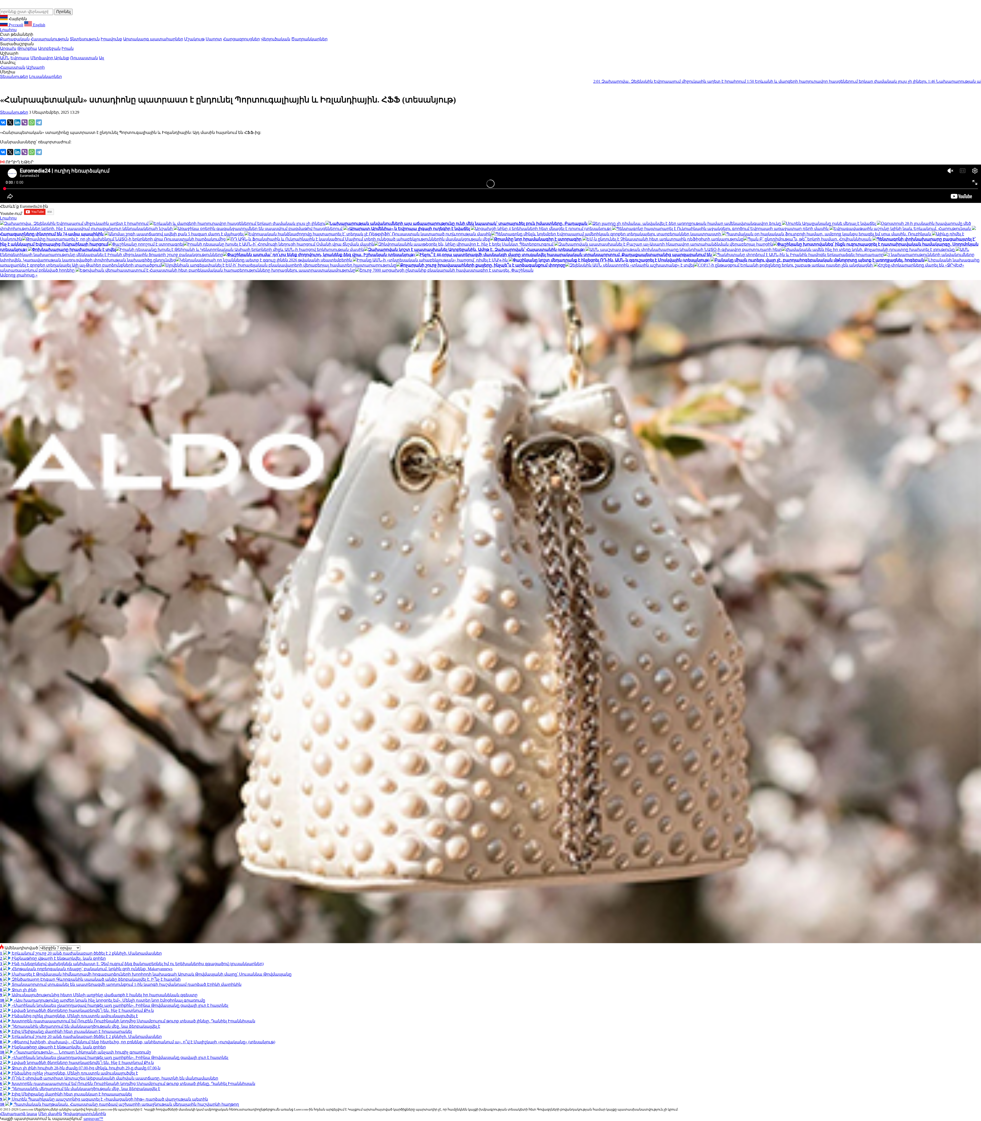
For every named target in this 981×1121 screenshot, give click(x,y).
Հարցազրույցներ (241, 39)
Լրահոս (8, 30)
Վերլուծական (275, 39)
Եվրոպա (19, 58)
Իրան (68, 48)
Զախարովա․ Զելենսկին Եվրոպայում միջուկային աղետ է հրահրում (448, 81)
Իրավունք (111, 39)
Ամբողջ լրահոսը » (19, 275)
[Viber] (24, 122)
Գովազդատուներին (84, 1114)
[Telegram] (39, 122)
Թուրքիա (27, 48)
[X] (10, 122)
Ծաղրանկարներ (309, 39)
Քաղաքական (15, 39)
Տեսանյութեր (14, 76)
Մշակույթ (194, 39)
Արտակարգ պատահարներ (153, 39)
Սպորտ (214, 39)
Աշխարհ (35, 67)
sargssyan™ (93, 1118)
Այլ (101, 58)
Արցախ (8, 48)
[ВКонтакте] (3, 122)
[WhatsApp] (32, 122)
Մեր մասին (50, 1114)
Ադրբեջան (49, 48)
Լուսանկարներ (45, 76)
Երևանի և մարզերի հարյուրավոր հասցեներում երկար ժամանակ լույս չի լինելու (615, 81)
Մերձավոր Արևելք (49, 58)
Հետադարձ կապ (18, 1114)
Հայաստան (12, 67)
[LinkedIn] (17, 122)
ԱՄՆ (4, 58)
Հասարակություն (50, 39)
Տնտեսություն (85, 39)
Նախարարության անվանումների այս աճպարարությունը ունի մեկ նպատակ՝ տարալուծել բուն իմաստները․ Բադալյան (839, 81)
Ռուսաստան (84, 58)
